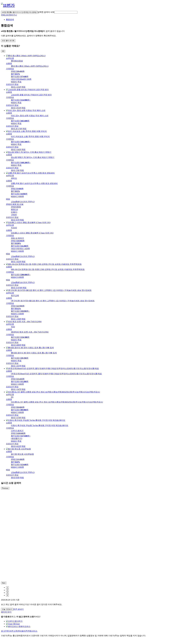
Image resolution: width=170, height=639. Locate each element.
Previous (5, 488)
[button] (65, 12)
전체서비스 (32, 631)
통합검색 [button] (10, 19)
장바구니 (13, 15)
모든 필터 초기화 (8, 40)
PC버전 (10, 631)
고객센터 (17, 631)
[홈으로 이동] (8, 5)
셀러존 (24, 631)
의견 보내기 (18, 609)
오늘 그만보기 (7, 609)
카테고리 (5, 15)
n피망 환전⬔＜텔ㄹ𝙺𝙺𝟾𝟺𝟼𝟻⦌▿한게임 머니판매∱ (19, 12)
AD (3, 51)
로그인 (4, 631)
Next (3, 583)
